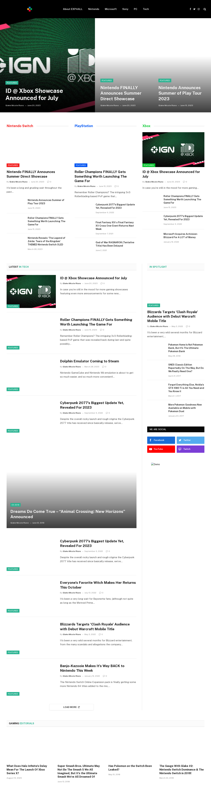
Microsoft (111, 9)
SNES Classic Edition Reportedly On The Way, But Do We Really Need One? (186, 368)
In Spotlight (158, 267)
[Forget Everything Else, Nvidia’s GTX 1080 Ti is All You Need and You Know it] (156, 389)
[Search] (204, 9)
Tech (146, 9)
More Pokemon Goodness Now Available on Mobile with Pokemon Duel (185, 408)
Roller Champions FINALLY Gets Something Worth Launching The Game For (46, 221)
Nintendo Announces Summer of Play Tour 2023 (180, 93)
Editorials (21, 723)
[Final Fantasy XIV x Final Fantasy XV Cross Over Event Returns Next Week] (84, 226)
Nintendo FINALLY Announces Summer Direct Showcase (120, 93)
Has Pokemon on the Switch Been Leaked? (130, 767)
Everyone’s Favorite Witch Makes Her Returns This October (98, 584)
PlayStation (84, 126)
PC (135, 9)
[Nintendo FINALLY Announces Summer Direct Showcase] (124, 65)
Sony (125, 9)
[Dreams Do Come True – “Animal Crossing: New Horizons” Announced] (71, 484)
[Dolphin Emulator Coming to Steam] (31, 374)
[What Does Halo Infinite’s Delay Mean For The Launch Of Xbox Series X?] (29, 747)
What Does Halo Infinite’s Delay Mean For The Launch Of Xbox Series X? (27, 769)
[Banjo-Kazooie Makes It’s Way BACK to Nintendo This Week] (31, 679)
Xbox (146, 126)
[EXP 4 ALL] (29, 9)
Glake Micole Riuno (14, 105)
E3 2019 (15, 505)
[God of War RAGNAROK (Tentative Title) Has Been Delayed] (84, 246)
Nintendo (93, 9)
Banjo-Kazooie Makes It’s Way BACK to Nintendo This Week (92, 668)
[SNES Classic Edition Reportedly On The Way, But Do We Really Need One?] (156, 369)
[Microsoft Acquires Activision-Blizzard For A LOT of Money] (151, 238)
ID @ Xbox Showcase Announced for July (34, 94)
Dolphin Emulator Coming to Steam (89, 361)
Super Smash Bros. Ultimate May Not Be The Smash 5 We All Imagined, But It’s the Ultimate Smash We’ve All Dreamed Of (79, 771)
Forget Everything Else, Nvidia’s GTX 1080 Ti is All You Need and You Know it (186, 388)
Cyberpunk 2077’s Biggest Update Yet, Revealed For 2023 (115, 206)
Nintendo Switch (20, 126)
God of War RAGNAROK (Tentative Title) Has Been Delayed (115, 244)
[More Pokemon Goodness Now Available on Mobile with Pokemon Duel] (156, 409)
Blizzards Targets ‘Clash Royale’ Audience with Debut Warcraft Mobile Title (95, 626)
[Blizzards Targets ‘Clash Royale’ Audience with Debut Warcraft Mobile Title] (31, 637)
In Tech (19, 267)
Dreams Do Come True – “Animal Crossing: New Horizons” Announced (67, 514)
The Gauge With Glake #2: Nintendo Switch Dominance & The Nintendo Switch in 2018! (181, 769)
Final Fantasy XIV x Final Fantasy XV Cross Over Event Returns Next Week (115, 225)
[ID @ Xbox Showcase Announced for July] (47, 65)
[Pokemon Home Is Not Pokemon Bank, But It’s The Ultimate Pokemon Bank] (156, 349)
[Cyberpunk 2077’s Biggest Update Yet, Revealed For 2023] (84, 209)
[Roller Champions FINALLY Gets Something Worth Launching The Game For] (16, 222)
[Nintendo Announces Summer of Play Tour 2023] (182, 65)
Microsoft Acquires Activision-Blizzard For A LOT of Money (181, 236)
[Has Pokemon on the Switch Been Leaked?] (130, 747)
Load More (70, 707)
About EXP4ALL (73, 9)
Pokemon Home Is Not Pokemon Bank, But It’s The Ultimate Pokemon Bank (185, 348)
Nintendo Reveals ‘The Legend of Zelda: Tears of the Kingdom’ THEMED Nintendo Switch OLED (46, 241)
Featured (12, 83)
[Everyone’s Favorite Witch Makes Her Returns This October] (31, 596)
